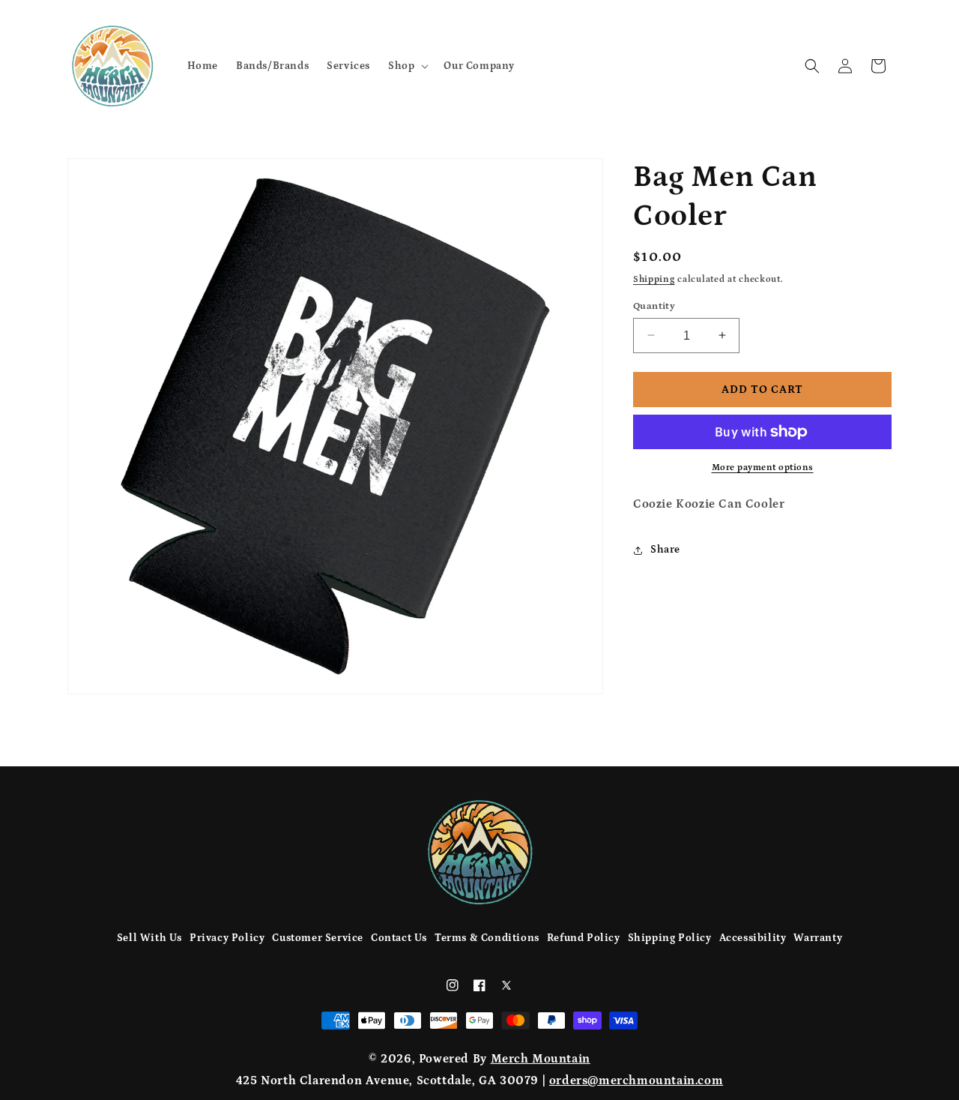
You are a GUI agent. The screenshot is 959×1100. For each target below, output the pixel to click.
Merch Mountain (540, 1059)
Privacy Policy (227, 938)
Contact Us (399, 938)
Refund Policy (583, 938)
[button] (407, 65)
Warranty (817, 938)
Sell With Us (149, 938)
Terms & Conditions (487, 938)
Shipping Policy (670, 938)
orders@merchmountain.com (636, 1080)
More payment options (763, 467)
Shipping (654, 279)
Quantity (654, 305)
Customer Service (317, 938)
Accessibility (753, 938)
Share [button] (665, 550)
